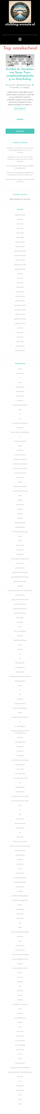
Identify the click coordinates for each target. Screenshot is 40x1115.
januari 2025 (20, 301)
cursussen (20, 477)
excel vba (20, 550)
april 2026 (20, 233)
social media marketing (20, 954)
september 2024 (20, 319)
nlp (20, 814)
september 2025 (20, 265)
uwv (20, 1027)
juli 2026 (20, 219)
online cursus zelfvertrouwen (20, 846)
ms (20, 783)
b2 (20, 419)
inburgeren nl (20, 667)
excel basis (20, 545)
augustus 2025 (20, 269)
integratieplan (20, 681)
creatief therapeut (20, 459)
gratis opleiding (20, 604)
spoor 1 (20, 973)
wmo (20, 1095)
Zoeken (20, 119)
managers (20, 746)
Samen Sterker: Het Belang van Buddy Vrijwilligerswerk (20, 167)
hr (20, 654)
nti (20, 832)
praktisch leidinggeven (20, 896)
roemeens (20, 914)
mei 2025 (20, 283)
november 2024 (20, 310)
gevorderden (20, 568)
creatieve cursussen (20, 464)
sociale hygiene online (20, 959)
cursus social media (20, 468)
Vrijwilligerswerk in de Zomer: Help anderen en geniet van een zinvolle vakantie (20, 159)
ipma (20, 685)
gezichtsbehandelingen (20, 577)
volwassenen (20, 1063)
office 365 (20, 837)
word (20, 1099)
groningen (20, 618)
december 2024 (20, 305)
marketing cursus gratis (20, 760)
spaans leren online (20, 968)
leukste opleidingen (20, 708)
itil (20, 694)
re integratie (20, 909)
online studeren (20, 850)
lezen (20, 713)
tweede (20, 1013)
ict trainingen (20, 663)
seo (20, 941)
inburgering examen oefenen (20, 676)
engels (20, 509)
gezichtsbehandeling (20, 572)
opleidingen (20, 855)
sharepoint (20, 945)
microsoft (20, 769)
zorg (20, 1104)
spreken (20, 982)
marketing (20, 755)
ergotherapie (20, 527)
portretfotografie (20, 882)
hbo (20, 627)
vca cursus (20, 1036)
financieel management (20, 559)
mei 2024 (20, 337)
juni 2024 (20, 332)
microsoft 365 (20, 774)
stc (20, 986)
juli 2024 (20, 328)
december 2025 (20, 251)
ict (20, 658)
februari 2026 (20, 242)
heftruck (20, 636)
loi (20, 722)
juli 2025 (20, 274)
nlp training (20, 828)
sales (20, 927)
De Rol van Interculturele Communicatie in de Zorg (20, 180)
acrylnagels (20, 387)
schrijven (20, 936)
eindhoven (20, 504)
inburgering (20, 672)
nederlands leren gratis (20, 796)
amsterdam (20, 391)
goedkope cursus (20, 581)
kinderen (20, 699)
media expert (20, 765)
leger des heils (20, 704)
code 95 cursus (20, 455)
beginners (20, 428)
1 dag (20, 369)
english (20, 518)
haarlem (20, 622)
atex (20, 410)
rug (20, 923)
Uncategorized (20, 1018)
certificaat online (20, 441)
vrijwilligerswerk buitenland (20, 1068)
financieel (20, 554)
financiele (20, 563)
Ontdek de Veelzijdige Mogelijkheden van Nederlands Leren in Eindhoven (20, 174)
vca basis (20, 1031)
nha (20, 805)
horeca (20, 649)
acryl (20, 382)
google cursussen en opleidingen (20, 590)
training (20, 1000)
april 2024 (20, 341)
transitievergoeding (20, 1004)
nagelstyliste (20, 787)
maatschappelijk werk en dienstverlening (20, 732)
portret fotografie (20, 878)
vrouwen (20, 1077)
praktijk (20, 891)
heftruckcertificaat (20, 640)
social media (20, 950)
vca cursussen (20, 1040)
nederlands (20, 792)
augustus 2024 (20, 323)
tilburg (20, 995)
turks (20, 1009)
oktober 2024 (20, 314)
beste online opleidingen (20, 432)
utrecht (20, 1022)
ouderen (20, 860)
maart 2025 (20, 292)
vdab (20, 1059)
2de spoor (20, 373)
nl (20, 810)
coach (20, 446)
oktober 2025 (20, 260)
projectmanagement (20, 900)
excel (20, 541)
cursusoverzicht (20, 473)
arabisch (20, 400)
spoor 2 (20, 977)
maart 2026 (20, 237)
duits (20, 495)
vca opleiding (20, 1045)
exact (20, 536)
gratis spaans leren (20, 609)
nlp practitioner (20, 823)
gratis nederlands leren (20, 599)
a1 (20, 378)
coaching (20, 450)
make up (20, 737)
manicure (20, 751)
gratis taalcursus (20, 613)
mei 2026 (20, 228)
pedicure (20, 864)
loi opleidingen (20, 726)
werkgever (20, 1086)
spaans (20, 964)
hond (20, 645)
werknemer (20, 1090)
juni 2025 (20, 278)
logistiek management (20, 717)
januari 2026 (20, 246)
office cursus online (20, 841)
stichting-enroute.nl (20, 24)
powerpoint (20, 887)
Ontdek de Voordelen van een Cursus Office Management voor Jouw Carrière (20, 150)
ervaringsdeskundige (20, 532)
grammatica (20, 595)
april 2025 (20, 287)
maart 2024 (20, 346)
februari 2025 (20, 296)
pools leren (20, 873)
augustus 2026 (20, 215)
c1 (20, 437)
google (20, 586)
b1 (20, 414)
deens (20, 482)
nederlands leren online (20, 801)
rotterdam (20, 918)
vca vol (20, 1054)
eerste (20, 500)
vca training (20, 1049)
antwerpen (20, 396)
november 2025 (20, 256)
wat (20, 1081)
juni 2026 (20, 224)
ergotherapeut (20, 523)
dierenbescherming (20, 491)
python (20, 905)
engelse (20, 514)
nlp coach (20, 819)
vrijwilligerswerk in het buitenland (20, 1072)
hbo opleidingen (20, 631)
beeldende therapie (20, 423)
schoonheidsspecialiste (20, 932)
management (20, 742)
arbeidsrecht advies (20, 405)
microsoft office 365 (20, 778)
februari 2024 (20, 350)
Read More (20, 108)
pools (20, 869)
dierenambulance (20, 486)
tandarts (20, 991)
